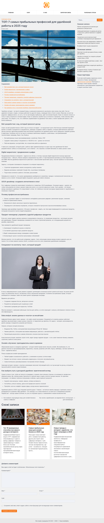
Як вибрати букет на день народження (87, 46)
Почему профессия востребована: (14, 94)
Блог (28, 12)
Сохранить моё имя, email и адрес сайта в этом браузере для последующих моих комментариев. (33, 505)
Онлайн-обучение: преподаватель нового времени (19, 105)
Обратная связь (65, 12)
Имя (3, 491)
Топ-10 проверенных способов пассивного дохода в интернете (11, 430)
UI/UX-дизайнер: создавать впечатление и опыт (18, 92)
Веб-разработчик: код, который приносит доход (18, 87)
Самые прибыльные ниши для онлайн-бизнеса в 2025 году (36, 430)
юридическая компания (84, 82)
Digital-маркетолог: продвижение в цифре (17, 89)
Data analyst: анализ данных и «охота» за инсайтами (20, 102)
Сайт (3, 498)
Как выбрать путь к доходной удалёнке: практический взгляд (22, 107)
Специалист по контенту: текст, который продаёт (19, 100)
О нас (45, 12)
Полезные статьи (90, 12)
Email (41, 491)
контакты (66, 521)
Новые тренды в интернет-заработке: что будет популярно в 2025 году (63, 431)
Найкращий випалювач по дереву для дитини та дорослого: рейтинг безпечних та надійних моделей (89, 32)
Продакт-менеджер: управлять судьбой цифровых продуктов (22, 97)
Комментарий (6, 470)
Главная (11, 12)
